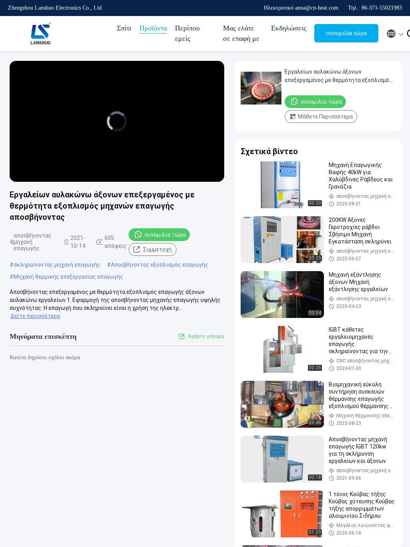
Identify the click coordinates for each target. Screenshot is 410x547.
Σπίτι (124, 28)
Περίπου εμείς (187, 33)
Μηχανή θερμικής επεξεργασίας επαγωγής (68, 277)
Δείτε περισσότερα (35, 316)
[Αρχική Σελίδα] (40, 34)
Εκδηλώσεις (288, 28)
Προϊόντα (153, 28)
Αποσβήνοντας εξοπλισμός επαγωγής (159, 264)
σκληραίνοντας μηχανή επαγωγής (57, 264)
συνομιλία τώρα (346, 33)
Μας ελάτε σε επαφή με (241, 33)
